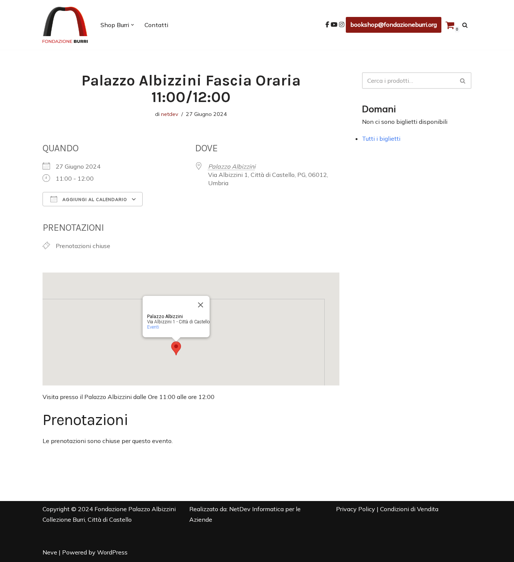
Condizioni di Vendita (409, 509)
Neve (50, 552)
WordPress (112, 552)
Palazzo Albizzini (231, 166)
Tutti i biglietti (381, 138)
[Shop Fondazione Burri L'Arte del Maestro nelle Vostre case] (65, 25)
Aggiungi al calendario (94, 199)
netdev (169, 114)
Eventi (153, 327)
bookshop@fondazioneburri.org (393, 24)
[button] (132, 24)
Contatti (156, 25)
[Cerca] (465, 25)
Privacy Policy (355, 509)
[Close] (201, 305)
